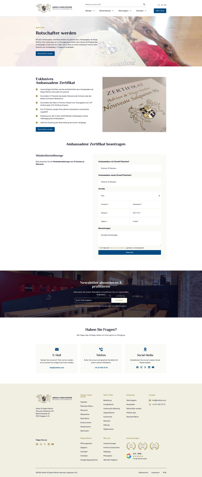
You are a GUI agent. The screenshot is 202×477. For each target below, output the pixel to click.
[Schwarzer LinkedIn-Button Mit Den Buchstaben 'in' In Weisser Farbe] (149, 367)
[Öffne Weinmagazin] (131, 10)
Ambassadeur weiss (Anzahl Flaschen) (114, 175)
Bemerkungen (104, 228)
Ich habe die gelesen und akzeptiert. (122, 248)
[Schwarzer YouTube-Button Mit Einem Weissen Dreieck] (153, 367)
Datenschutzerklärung (118, 248)
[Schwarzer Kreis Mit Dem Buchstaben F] (137, 367)
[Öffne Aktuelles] (145, 10)
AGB (116, 306)
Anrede (101, 189)
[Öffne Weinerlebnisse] (113, 10)
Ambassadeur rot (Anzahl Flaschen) (113, 162)
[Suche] (144, 5)
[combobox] (114, 5)
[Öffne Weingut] (94, 10)
